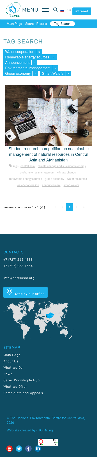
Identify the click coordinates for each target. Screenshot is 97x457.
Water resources (77, 178)
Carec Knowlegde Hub (21, 380)
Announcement (17, 62)
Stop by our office (29, 294)
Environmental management (27, 67)
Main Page (14, 23)
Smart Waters (52, 73)
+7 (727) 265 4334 (18, 266)
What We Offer (15, 387)
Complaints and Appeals (23, 393)
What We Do (13, 368)
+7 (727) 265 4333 (18, 260)
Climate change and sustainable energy (62, 166)
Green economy (18, 73)
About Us (10, 361)
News (7, 374)
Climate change (66, 172)
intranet (81, 11)
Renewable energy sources (27, 57)
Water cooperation (19, 51)
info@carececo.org (19, 278)
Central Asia (28, 166)
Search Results (36, 23)
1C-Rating (45, 430)
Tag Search (62, 23)
